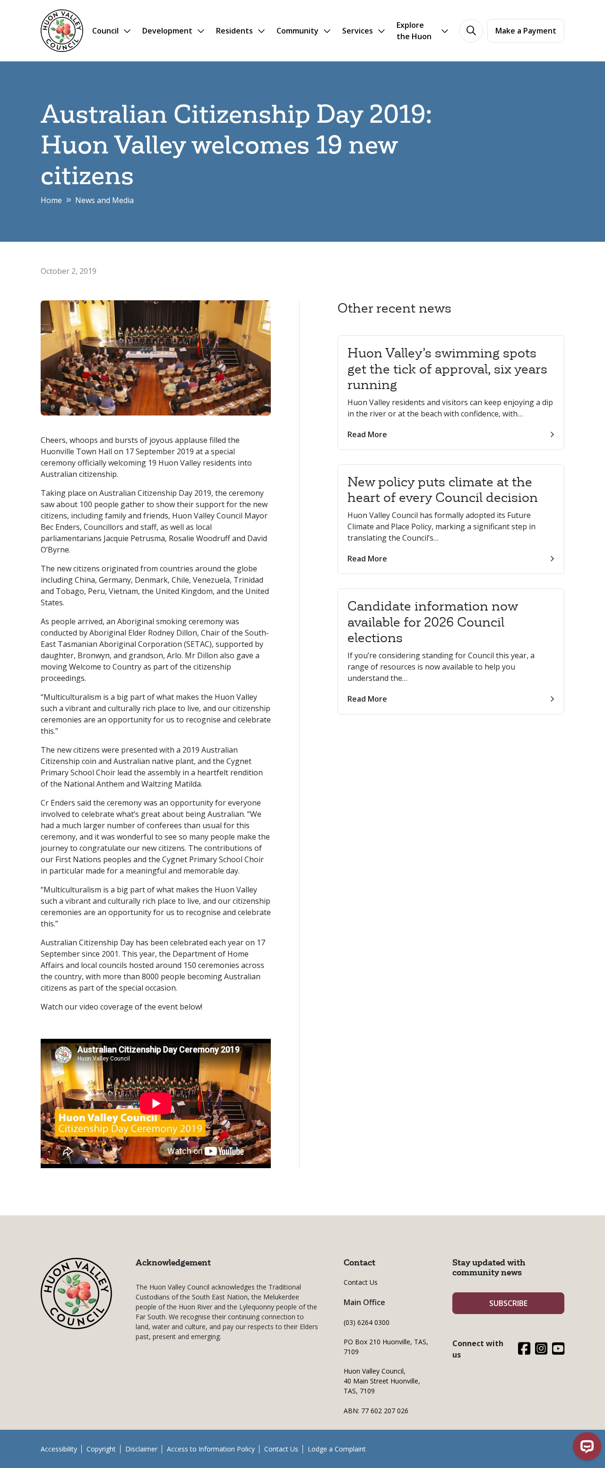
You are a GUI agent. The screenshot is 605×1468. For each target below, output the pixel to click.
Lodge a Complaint (337, 1448)
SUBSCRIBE (508, 1303)
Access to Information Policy (211, 1448)
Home (51, 200)
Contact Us (361, 1282)
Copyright (101, 1448)
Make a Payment (525, 30)
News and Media (104, 200)
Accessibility (59, 1448)
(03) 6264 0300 (366, 1322)
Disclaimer (141, 1448)
